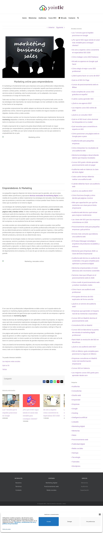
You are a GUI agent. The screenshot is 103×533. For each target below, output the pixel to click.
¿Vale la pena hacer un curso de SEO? (86, 76)
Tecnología (76, 457)
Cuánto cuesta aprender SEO (83, 99)
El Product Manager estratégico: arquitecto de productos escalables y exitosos (85, 244)
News (74, 435)
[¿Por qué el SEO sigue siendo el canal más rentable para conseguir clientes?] (33, 395)
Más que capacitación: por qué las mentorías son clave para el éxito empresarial (84, 205)
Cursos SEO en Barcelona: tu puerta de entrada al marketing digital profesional (85, 332)
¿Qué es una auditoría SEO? (82, 191)
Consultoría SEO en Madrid (82, 325)
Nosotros (18, 483)
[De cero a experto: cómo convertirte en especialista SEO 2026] (55, 395)
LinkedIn (75, 422)
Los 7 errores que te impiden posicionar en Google (10, 414)
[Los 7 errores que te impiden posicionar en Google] (11, 395)
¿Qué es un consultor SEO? (82, 115)
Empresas (76, 404)
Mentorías (76, 431)
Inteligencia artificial (79, 417)
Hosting (75, 413)
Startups (75, 453)
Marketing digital (78, 426)
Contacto (18, 490)
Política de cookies (6, 529)
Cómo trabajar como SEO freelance (85, 57)
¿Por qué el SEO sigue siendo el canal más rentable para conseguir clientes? (86, 42)
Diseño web (76, 395)
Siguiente (59, 27)
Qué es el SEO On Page (80, 80)
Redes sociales (77, 448)
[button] (100, 514)
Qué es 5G (5, 365)
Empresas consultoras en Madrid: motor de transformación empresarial (84, 361)
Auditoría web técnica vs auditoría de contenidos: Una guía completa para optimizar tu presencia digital (86, 261)
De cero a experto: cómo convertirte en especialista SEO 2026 (55, 414)
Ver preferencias (90, 521)
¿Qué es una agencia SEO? (82, 103)
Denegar (69, 521)
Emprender (76, 400)
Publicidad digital (78, 444)
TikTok (4, 369)
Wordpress (76, 466)
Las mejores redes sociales (11, 361)
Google (74, 408)
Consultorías (77, 391)
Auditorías (76, 386)
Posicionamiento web (80, 439)
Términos (18, 486)
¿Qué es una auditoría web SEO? (84, 347)
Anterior (51, 27)
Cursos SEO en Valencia (81, 368)
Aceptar (49, 521)
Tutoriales (75, 462)
